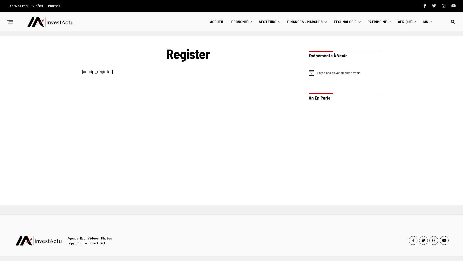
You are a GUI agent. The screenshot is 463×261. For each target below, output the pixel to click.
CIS (425, 21)
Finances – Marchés (305, 21)
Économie (239, 21)
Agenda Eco (19, 6)
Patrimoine (377, 21)
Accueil (217, 21)
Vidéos (38, 6)
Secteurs (267, 21)
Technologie (345, 21)
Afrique (405, 21)
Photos (54, 6)
